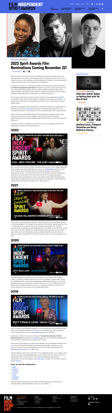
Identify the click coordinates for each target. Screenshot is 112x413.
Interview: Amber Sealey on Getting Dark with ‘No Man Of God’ (88, 97)
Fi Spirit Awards (38, 399)
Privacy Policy (40, 407)
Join (83, 4)
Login (87, 4)
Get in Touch (73, 398)
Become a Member (56, 398)
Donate (78, 4)
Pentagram (51, 407)
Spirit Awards (15, 59)
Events (72, 4)
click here (41, 359)
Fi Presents (37, 401)
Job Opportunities (74, 399)
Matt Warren (82, 102)
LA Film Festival (81, 122)
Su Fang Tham (16, 71)
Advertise (54, 401)
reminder (30, 108)
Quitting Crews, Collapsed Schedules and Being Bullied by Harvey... (88, 127)
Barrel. (58, 407)
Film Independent (81, 91)
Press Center (73, 401)
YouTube (61, 97)
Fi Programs (37, 402)
